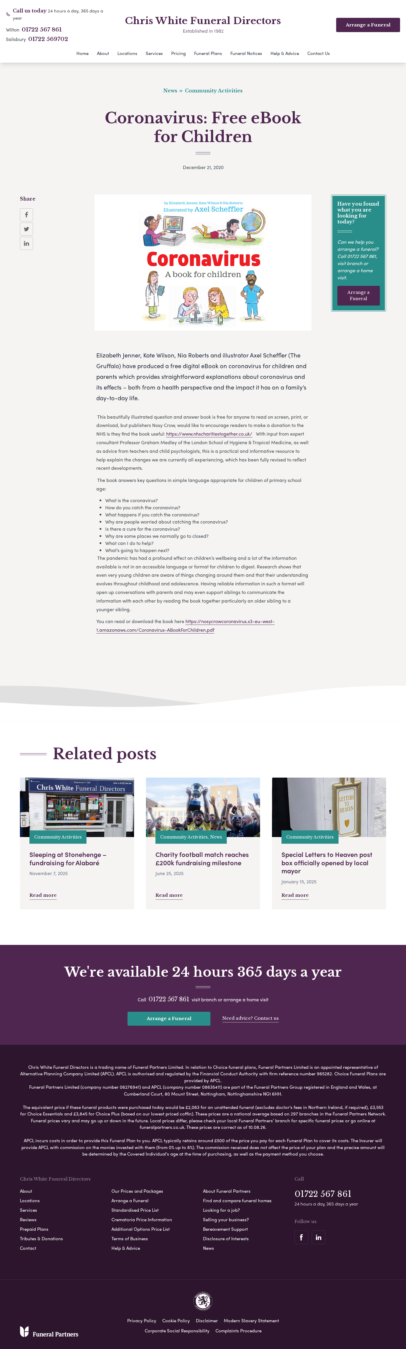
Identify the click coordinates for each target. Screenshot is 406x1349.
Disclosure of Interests (226, 1238)
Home (82, 53)
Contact (28, 1248)
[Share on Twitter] (26, 229)
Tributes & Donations (41, 1238)
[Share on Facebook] (26, 214)
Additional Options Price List (140, 1229)
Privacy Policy (141, 1320)
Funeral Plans (208, 53)
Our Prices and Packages (137, 1191)
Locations (127, 53)
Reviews (28, 1219)
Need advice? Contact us (250, 1018)
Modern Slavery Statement (251, 1320)
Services (154, 53)
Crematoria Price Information (141, 1219)
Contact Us (318, 53)
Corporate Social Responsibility (177, 1330)
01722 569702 (48, 39)
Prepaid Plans (34, 1229)
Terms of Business (129, 1238)
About (103, 53)
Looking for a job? (221, 1210)
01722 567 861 (42, 29)
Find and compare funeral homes (237, 1200)
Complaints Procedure (238, 1330)
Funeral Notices (246, 53)
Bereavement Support (225, 1229)
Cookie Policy (176, 1320)
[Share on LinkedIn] (26, 243)
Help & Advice (284, 53)
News (208, 1248)
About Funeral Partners (227, 1191)
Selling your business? (226, 1219)
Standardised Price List (135, 1210)
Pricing (178, 53)
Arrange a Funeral (358, 295)
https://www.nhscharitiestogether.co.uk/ (209, 433)
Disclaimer (207, 1320)
